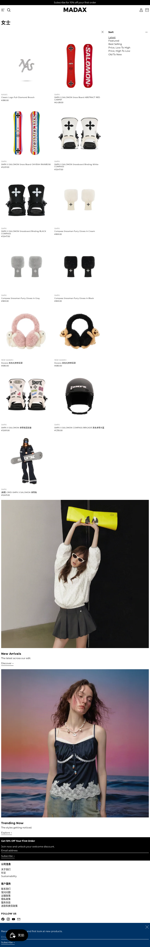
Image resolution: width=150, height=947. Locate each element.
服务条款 (6, 902)
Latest (112, 37)
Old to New (115, 54)
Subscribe (7, 855)
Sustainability (9, 876)
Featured (113, 40)
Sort (110, 32)
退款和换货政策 (9, 905)
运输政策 (6, 895)
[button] (9, 10)
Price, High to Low (119, 51)
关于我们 (6, 869)
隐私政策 (6, 899)
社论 (3, 872)
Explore (5, 832)
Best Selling (115, 44)
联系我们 (6, 888)
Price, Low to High (119, 47)
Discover (6, 663)
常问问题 (6, 892)
